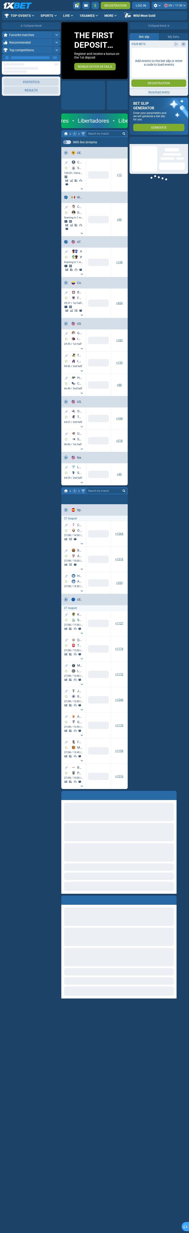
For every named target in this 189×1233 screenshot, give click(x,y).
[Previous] (46, 57)
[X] (89, 304)
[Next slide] (124, 50)
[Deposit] (95, 5)
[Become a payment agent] (86, 5)
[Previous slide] (65, 50)
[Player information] (67, 224)
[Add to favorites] (66, 168)
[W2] (105, 215)
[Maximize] (56, 35)
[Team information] (67, 184)
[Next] (57, 57)
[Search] (124, 133)
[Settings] (157, 5)
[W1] (74, 215)
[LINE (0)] (66, 871)
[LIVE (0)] (66, 133)
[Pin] (66, 163)
